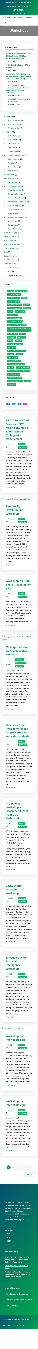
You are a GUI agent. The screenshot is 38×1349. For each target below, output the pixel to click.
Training (27, 381)
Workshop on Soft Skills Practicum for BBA (18, 584)
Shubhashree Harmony (16, 217)
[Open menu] (5, 22)
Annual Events (9, 178)
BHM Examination (10, 248)
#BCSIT (10, 291)
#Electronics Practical (14, 304)
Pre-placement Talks (15, 275)
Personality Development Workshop (14, 510)
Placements (8, 264)
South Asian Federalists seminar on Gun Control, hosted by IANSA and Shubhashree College (18, 76)
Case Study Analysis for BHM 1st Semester (19, 100)
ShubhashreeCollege (14, 377)
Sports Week (12, 221)
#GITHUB (27, 308)
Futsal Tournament (14, 190)
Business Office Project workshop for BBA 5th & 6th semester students (17, 731)
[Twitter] (17, 13)
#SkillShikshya (12, 334)
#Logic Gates (20, 311)
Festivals (19, 354)
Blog (5, 252)
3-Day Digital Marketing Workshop (14, 889)
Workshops (12, 171)
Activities (7, 132)
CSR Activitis (12, 147)
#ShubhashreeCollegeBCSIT (17, 325)
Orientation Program (15, 209)
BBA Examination (10, 237)
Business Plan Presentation (16, 351)
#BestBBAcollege (21, 291)
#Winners (18, 340)
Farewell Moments (14, 186)
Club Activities (9, 256)
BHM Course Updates (12, 244)
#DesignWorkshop (13, 301)
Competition (12, 144)
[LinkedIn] (19, 404)
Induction (10, 367)
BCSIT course (9, 240)
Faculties (10, 354)
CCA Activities (13, 136)
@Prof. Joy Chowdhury (15, 344)
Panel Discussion (10, 260)
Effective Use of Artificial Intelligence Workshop (16, 963)
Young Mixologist (14, 229)
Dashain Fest (12, 182)
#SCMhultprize (12, 315)
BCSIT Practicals (14, 120)
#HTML (10, 311)
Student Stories (13, 167)
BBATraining (11, 347)
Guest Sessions (13, 159)
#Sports (22, 334)
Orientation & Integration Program (18, 371)
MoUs (10, 271)
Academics (8, 116)
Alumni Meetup (9, 175)
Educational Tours (14, 128)
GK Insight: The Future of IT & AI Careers (18, 66)
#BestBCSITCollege (14, 294)
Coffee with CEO (14, 140)
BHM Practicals (13, 124)
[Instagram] (24, 13)
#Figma (26, 304)
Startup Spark (13, 225)
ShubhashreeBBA (13, 374)
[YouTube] (21, 13)
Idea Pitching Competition (17, 202)
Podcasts (11, 163)
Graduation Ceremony (16, 194)
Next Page (29, 1174)
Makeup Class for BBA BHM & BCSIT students (18, 651)
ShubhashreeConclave (15, 381)
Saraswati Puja (13, 213)
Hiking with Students (14, 361)
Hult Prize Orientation (15, 198)
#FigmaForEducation (14, 308)
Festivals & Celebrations (16, 155)
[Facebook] (14, 13)
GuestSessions (12, 357)
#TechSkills (21, 337)
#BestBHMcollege (13, 298)
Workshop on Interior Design (15, 1103)
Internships (12, 268)
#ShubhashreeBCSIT (14, 318)
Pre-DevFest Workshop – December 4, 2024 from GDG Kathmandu (17, 811)
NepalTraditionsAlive (23, 367)
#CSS (24, 298)
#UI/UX (10, 340)
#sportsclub (11, 337)
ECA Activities (13, 151)
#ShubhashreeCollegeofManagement (19, 329)
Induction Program (14, 206)
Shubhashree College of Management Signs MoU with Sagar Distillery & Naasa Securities (17, 89)
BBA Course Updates (11, 233)
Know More (10, 487)
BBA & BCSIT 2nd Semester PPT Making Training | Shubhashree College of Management (18, 56)
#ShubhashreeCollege (15, 321)
